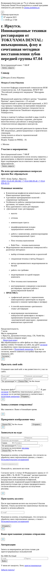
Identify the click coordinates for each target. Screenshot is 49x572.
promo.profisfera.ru (31, 8)
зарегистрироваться (32, 565)
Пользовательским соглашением (15, 460)
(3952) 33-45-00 (8, 181)
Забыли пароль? (8, 570)
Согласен (5, 356)
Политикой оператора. (24, 349)
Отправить (25, 397)
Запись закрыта (8, 68)
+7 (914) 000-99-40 (30, 181)
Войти (4, 561)
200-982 (18, 181)
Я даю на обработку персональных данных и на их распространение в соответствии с (23, 393)
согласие (43, 345)
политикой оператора (10, 396)
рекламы (25, 448)
